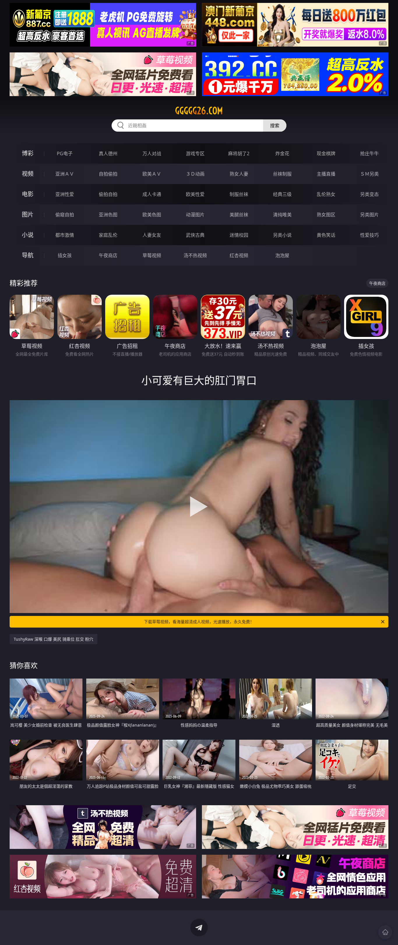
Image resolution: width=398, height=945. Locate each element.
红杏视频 (239, 255)
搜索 (274, 125)
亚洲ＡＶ (64, 174)
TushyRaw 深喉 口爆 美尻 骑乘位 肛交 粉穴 (53, 639)
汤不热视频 (195, 255)
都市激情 (64, 235)
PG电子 (65, 153)
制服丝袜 (239, 194)
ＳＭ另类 (369, 174)
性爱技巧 (369, 235)
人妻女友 (151, 235)
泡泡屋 (282, 255)
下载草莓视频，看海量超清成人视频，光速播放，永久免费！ (199, 621)
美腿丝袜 (239, 214)
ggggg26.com (199, 110)
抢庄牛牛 (369, 153)
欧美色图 (151, 214)
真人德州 (108, 153)
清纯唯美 (282, 214)
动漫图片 (195, 214)
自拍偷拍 (108, 174)
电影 (28, 194)
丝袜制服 (282, 174)
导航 (28, 255)
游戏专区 (195, 153)
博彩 (28, 153)
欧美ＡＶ (151, 174)
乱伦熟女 (326, 194)
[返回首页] (385, 932)
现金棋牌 (326, 153)
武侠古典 (195, 235)
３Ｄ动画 (195, 174)
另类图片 (369, 214)
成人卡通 (151, 194)
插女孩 (65, 255)
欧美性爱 (195, 194)
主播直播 (326, 174)
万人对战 (151, 153)
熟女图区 (326, 214)
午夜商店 (108, 255)
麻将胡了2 (238, 153)
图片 (28, 214)
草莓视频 (151, 255)
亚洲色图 (108, 214)
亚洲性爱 (64, 194)
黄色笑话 (326, 235)
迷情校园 (239, 235)
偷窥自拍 (64, 214)
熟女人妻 (239, 174)
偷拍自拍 (108, 194)
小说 (28, 235)
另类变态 (369, 194)
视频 (28, 174)
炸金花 (282, 153)
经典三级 (282, 194)
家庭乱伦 (108, 235)
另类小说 (282, 235)
